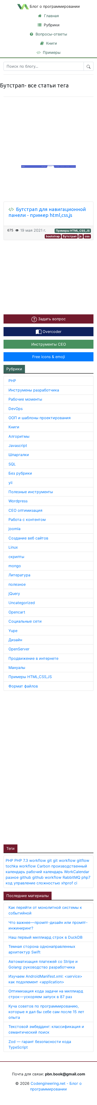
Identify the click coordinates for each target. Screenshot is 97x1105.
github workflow (47, 877)
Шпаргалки (18, 454)
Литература (19, 575)
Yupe (12, 630)
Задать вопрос (51, 318)
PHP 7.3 (21, 860)
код (10, 883)
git (50, 860)
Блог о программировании (55, 6)
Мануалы (16, 667)
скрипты (16, 556)
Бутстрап (70, 236)
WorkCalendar (76, 871)
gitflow (83, 860)
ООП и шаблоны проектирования (39, 417)
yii (10, 482)
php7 (85, 877)
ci (75, 883)
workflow (38, 860)
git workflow (65, 860)
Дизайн (15, 639)
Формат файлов (23, 686)
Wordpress (18, 501)
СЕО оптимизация (25, 510)
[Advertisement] (39, 766)
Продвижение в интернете (33, 658)
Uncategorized (21, 602)
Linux (13, 547)
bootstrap (53, 236)
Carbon (44, 866)
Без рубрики (20, 473)
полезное (17, 584)
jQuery (14, 593)
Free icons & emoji (48, 356)
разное (13, 877)
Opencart (16, 612)
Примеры (51, 52)
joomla (14, 528)
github (26, 877)
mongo (14, 565)
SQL (12, 464)
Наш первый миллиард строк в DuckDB (45, 937)
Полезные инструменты (30, 491)
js (80, 236)
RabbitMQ (72, 877)
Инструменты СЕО (48, 344)
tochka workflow (21, 866)
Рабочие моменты (25, 399)
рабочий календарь (45, 871)
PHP (12, 380)
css (87, 236)
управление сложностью (37, 883)
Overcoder (51, 331)
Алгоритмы (18, 436)
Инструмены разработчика (33, 390)
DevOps (15, 408)
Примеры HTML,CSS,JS (73, 230)
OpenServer (18, 649)
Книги (51, 43)
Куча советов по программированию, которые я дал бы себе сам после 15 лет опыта (46, 1012)
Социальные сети (25, 621)
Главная (51, 15)
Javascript (17, 445)
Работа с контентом (27, 519)
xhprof (67, 883)
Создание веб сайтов (28, 538)
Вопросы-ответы (50, 34)
